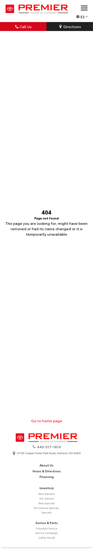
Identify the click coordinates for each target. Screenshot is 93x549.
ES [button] (82, 16)
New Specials (46, 503)
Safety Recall (47, 537)
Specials (46, 512)
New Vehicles (46, 493)
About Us (46, 465)
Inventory (47, 488)
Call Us (26, 26)
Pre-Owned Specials (46, 508)
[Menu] (84, 7)
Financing (47, 477)
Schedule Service (46, 528)
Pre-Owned (47, 498)
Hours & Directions (47, 471)
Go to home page (46, 420)
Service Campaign (46, 533)
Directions (72, 26)
